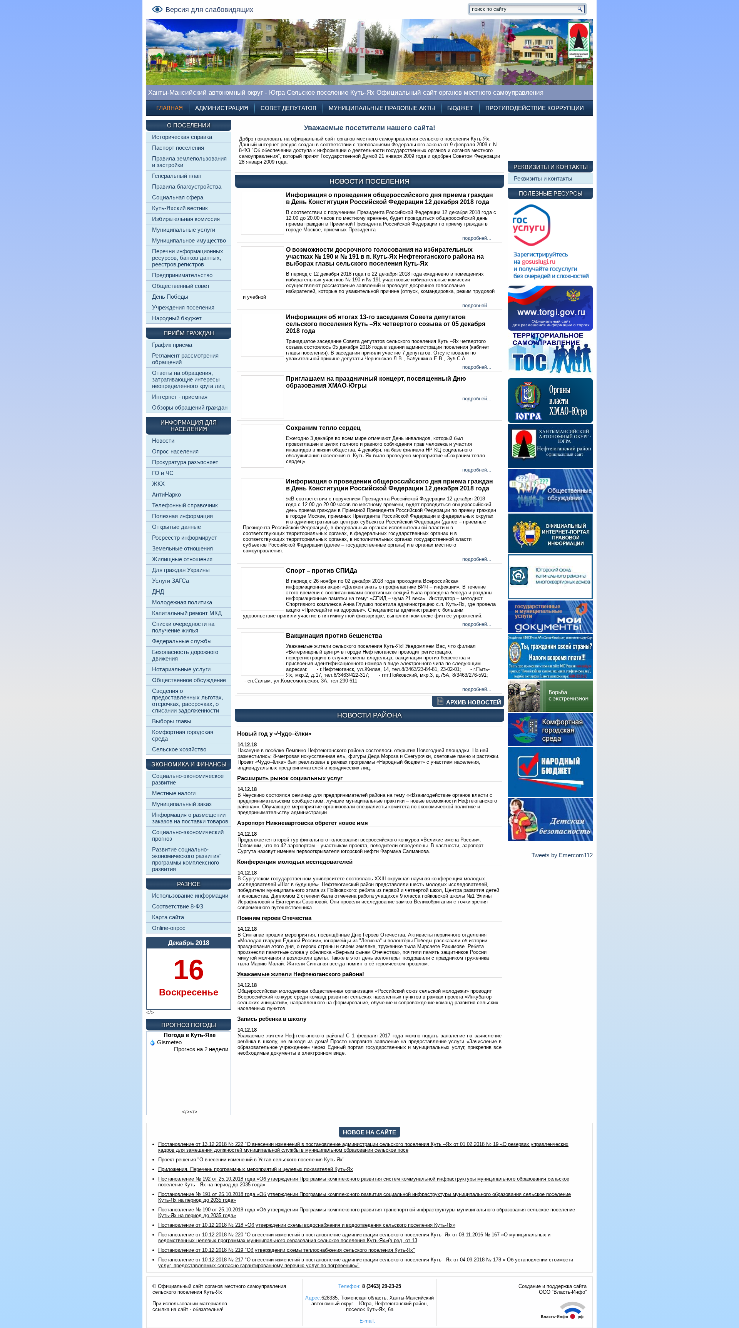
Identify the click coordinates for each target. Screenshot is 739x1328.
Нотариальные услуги (181, 669)
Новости (163, 440)
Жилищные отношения (182, 559)
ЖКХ (158, 483)
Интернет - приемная (179, 396)
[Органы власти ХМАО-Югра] (550, 421)
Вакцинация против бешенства (334, 635)
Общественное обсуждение (189, 680)
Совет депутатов (288, 108)
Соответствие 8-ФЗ (177, 906)
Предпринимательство (182, 275)
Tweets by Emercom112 (562, 855)
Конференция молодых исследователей (295, 861)
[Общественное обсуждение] (550, 510)
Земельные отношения (182, 548)
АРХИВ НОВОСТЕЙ (473, 702)
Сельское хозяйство (179, 749)
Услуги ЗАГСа (170, 580)
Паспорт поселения (178, 147)
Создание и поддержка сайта (552, 1286)
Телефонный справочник (185, 505)
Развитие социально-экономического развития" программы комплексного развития (186, 859)
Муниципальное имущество (189, 240)
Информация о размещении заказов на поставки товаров (190, 818)
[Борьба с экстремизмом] (550, 710)
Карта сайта (168, 917)
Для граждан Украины (181, 570)
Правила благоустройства (186, 186)
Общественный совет (181, 286)
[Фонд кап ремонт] (550, 597)
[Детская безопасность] (550, 839)
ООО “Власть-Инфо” (563, 1292)
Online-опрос (169, 928)
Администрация (221, 108)
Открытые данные (176, 527)
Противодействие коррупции (534, 108)
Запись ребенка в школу (271, 1018)
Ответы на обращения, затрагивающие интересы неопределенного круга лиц (188, 379)
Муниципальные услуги (183, 229)
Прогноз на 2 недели (201, 1049)
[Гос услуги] (550, 282)
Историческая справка (182, 137)
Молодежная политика (182, 602)
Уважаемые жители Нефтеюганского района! (300, 974)
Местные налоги (174, 793)
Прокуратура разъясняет (185, 462)
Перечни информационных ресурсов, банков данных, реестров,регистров (187, 258)
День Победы (170, 296)
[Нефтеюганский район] (550, 466)
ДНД (158, 591)
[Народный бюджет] (550, 794)
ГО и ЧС (163, 473)
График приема (172, 344)
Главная (169, 108)
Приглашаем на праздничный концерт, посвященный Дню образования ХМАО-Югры (376, 382)
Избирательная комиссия (186, 219)
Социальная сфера (177, 197)
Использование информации (190, 895)
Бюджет (460, 108)
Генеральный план (176, 175)
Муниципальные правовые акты (382, 108)
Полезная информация (182, 516)
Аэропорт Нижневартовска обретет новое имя (302, 823)
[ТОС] (550, 374)
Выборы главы (171, 721)
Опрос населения (175, 451)
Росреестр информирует (184, 537)
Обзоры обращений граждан (189, 407)
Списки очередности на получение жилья (183, 627)
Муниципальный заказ (182, 804)
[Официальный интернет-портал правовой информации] (550, 551)
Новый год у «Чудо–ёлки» (274, 733)
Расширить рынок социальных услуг (290, 778)
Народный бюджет (177, 318)
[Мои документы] (550, 630)
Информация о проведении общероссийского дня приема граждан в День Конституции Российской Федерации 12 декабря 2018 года (389, 198)
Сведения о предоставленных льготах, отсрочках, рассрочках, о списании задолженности (187, 700)
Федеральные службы (182, 641)
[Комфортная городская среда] (550, 744)
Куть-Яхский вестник (180, 208)
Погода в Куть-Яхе (190, 1035)
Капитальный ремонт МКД (187, 613)
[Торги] (550, 328)
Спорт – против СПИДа (321, 570)
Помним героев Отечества (274, 918)
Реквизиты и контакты (543, 178)
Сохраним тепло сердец (323, 428)
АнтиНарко (166, 494)
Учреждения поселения (183, 307)
